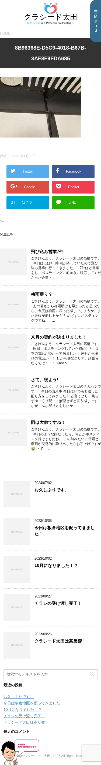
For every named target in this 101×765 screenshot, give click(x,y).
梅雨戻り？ (42, 294)
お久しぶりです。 (51, 490)
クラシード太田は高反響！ (60, 641)
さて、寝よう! (44, 379)
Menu (95, 23)
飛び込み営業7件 (47, 251)
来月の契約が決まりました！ (59, 337)
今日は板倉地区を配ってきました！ (34, 703)
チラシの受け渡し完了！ (58, 603)
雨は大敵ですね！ (48, 422)
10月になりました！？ (56, 565)
